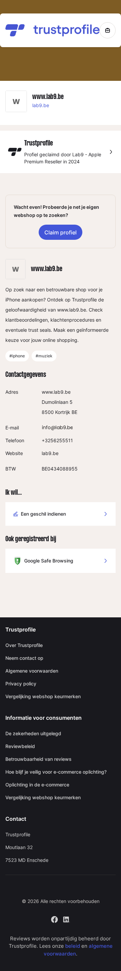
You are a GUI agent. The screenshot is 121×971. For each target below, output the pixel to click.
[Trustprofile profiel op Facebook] (54, 918)
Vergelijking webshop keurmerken (43, 696)
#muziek (44, 355)
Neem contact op (24, 658)
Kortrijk (62, 412)
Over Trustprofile (24, 645)
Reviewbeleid (20, 746)
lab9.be (40, 105)
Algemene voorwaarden (31, 671)
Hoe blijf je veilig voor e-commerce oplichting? (56, 772)
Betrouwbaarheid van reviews (38, 759)
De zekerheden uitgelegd (33, 733)
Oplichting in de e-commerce (37, 784)
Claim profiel (60, 232)
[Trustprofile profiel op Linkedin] (66, 918)
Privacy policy (20, 683)
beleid (72, 946)
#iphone (17, 355)
